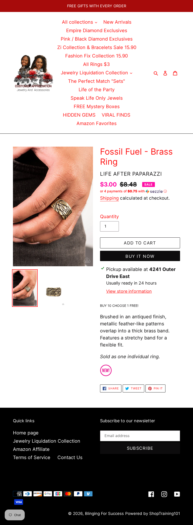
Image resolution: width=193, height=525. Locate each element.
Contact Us (69, 457)
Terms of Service (31, 457)
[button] (133, 191)
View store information (129, 291)
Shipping (109, 198)
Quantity (109, 216)
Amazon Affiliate (31, 449)
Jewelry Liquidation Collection (46, 441)
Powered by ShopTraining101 (152, 513)
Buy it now (139, 256)
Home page (26, 433)
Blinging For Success (104, 513)
